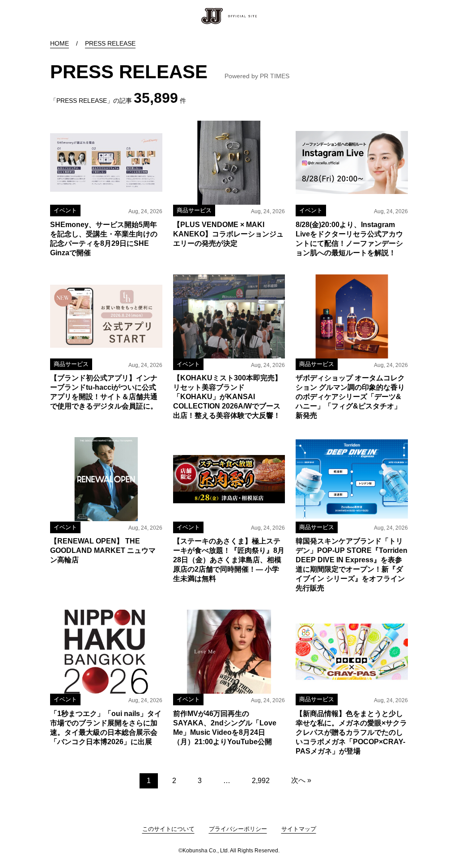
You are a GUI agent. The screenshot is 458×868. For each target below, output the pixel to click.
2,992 (261, 780)
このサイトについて (168, 829)
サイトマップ (298, 829)
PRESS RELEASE (110, 43)
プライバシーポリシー (238, 829)
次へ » (301, 780)
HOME (59, 43)
